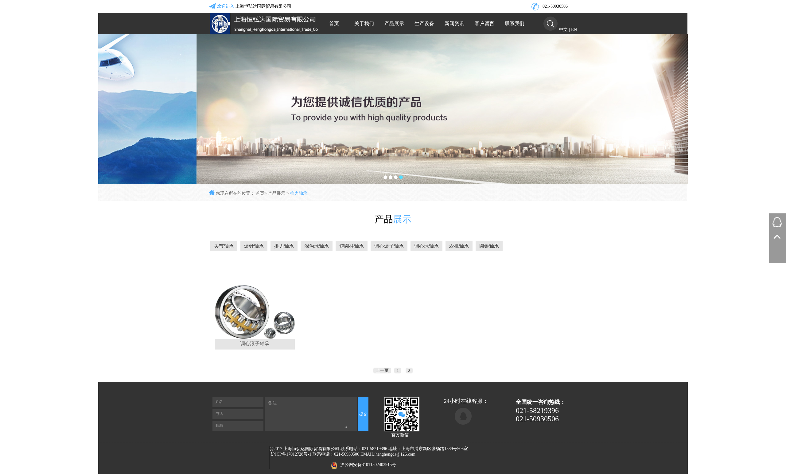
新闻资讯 (454, 23)
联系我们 (514, 23)
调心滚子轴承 (389, 246)
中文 (563, 29)
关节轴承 (224, 246)
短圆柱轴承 (351, 246)
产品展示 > (279, 193)
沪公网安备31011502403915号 (368, 464)
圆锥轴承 (489, 246)
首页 (334, 23)
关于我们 (364, 23)
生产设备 (424, 23)
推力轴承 (298, 193)
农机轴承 (459, 246)
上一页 (382, 370)
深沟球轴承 (316, 246)
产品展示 (394, 23)
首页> (261, 193)
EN (574, 29)
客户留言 (484, 23)
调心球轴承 (426, 246)
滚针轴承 (254, 246)
